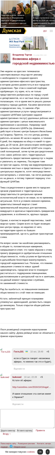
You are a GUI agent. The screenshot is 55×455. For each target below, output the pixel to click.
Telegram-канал (19, 447)
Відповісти (19, 369)
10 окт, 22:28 (30, 377)
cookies (31, 452)
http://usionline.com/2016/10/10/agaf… (31, 387)
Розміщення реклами (26, 444)
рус (45, 31)
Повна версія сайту (8, 444)
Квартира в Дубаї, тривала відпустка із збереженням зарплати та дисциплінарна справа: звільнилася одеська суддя (13, 20)
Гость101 (18, 351)
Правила (40, 430)
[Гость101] (5, 351)
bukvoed (16, 377)
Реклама (27, 50)
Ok (40, 452)
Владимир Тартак (22, 55)
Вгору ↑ (7, 434)
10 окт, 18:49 (36, 351)
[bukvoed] (4, 377)
